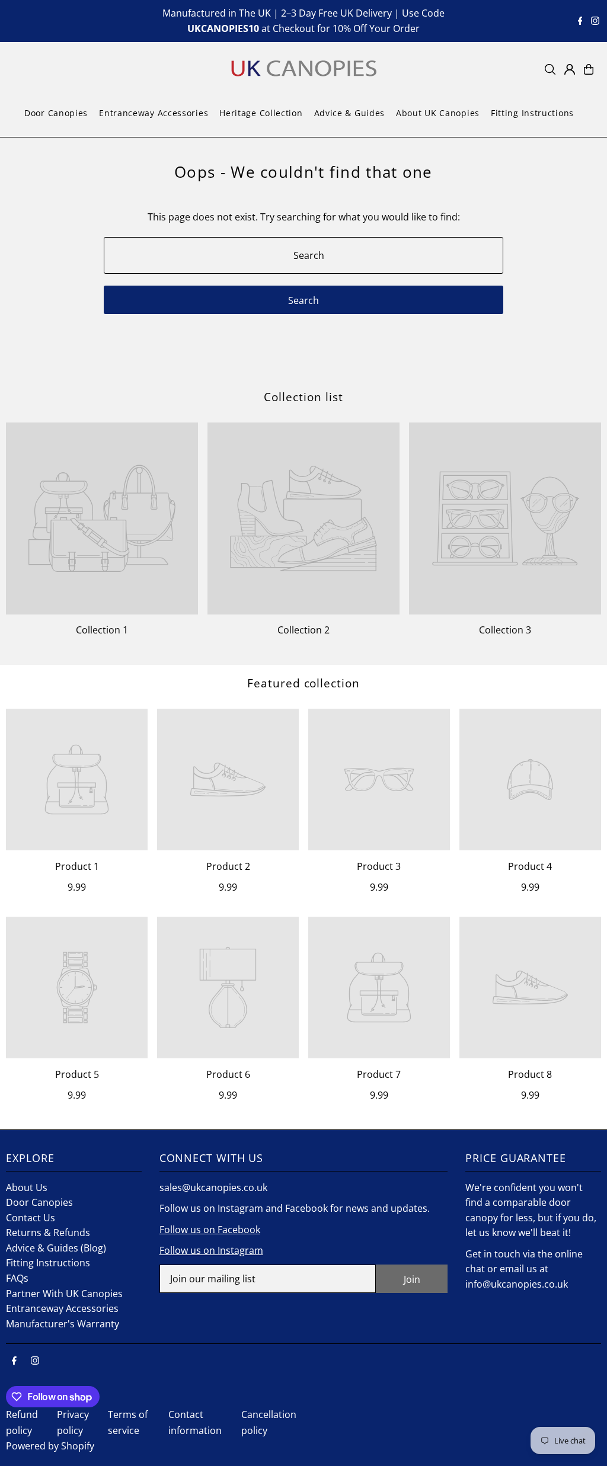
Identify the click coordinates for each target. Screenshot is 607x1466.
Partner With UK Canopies (64, 1293)
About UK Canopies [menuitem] (438, 113)
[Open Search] (550, 69)
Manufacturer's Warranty (62, 1323)
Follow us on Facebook (209, 1229)
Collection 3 (505, 629)
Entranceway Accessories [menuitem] (153, 113)
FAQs (17, 1278)
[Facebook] (580, 21)
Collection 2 (303, 629)
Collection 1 (102, 629)
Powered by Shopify (50, 1445)
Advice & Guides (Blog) (56, 1247)
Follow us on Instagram (211, 1250)
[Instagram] (595, 21)
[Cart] (588, 69)
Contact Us (30, 1217)
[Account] (569, 69)
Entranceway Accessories (62, 1308)
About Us (26, 1187)
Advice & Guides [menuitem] (349, 113)
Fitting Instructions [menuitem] (532, 113)
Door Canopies (39, 1202)
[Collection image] (102, 518)
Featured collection (303, 683)
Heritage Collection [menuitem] (260, 113)
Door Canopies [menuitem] (56, 113)
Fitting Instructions (48, 1262)
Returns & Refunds (48, 1232)
